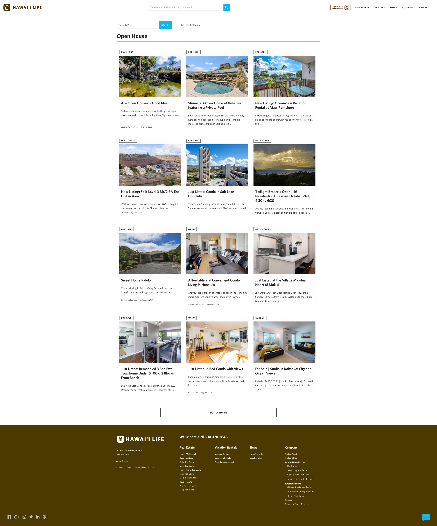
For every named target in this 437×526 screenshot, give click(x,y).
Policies (151, 467)
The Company (293, 466)
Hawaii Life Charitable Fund (300, 479)
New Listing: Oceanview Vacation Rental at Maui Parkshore (280, 105)
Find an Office (123, 454)
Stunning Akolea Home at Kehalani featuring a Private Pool (214, 105)
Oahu (191, 229)
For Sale (193, 52)
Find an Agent (291, 454)
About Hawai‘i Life (295, 462)
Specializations (293, 483)
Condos (260, 318)
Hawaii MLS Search (188, 454)
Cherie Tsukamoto (129, 300)
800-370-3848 (216, 437)
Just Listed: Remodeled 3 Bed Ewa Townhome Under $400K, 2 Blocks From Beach (147, 373)
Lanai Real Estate (187, 473)
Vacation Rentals (222, 454)
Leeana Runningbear (129, 127)
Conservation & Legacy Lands (301, 491)
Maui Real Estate (187, 466)
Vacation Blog (256, 458)
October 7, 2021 (146, 300)
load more (218, 412)
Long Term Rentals (187, 489)
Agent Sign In (122, 461)
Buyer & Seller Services (298, 474)
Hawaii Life (193, 392)
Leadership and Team (297, 470)
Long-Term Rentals (223, 458)
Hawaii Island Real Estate (190, 470)
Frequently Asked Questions (297, 504)
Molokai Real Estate (188, 477)
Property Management (224, 462)
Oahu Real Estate (187, 462)
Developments (186, 482)
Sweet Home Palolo (136, 280)
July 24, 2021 (206, 392)
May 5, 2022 (146, 127)
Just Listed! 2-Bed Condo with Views (215, 369)
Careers (288, 500)
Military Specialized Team (299, 487)
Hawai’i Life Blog (257, 454)
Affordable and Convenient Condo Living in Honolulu (214, 282)
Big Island (127, 52)
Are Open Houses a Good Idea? (145, 103)
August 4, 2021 (213, 304)
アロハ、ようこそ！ (189, 485)
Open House (128, 140)
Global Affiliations (295, 496)
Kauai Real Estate (187, 458)
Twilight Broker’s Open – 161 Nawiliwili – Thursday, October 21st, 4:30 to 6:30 (282, 195)
